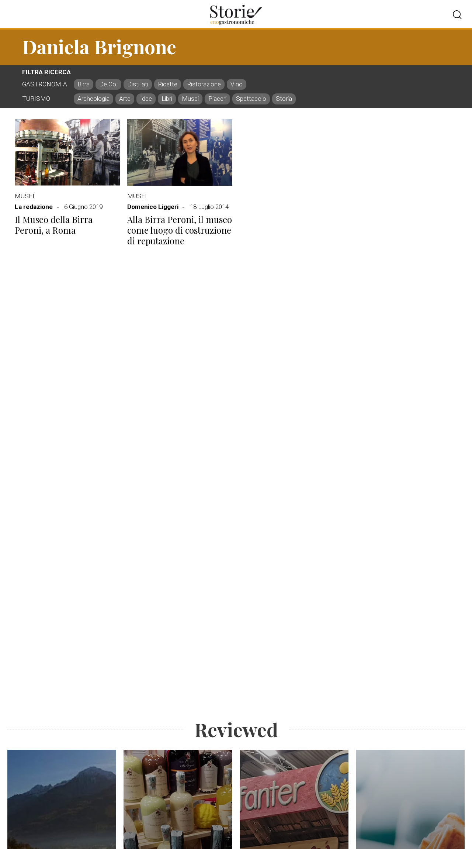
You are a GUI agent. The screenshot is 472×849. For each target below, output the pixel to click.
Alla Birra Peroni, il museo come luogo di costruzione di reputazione (179, 230)
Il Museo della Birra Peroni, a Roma (54, 224)
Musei (24, 196)
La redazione (34, 206)
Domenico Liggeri (152, 206)
